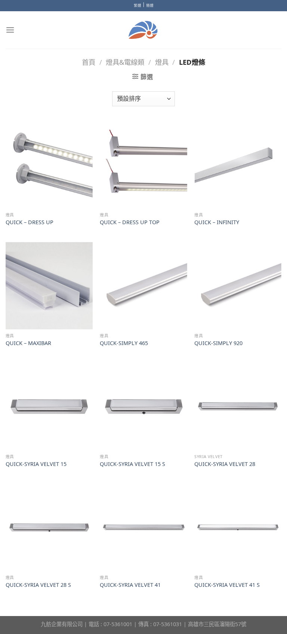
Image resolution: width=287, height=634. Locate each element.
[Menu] (10, 30)
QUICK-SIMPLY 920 (218, 343)
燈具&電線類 (125, 62)
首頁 (88, 62)
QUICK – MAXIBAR (28, 343)
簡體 (150, 5)
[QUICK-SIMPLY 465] (143, 285)
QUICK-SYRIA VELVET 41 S (227, 585)
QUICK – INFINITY (216, 222)
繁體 (137, 5)
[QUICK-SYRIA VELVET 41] (143, 527)
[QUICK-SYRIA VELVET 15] (49, 406)
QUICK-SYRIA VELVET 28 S (38, 585)
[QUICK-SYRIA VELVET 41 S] (237, 527)
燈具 (162, 62)
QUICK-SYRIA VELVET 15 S (132, 464)
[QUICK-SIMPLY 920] (237, 285)
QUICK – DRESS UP (29, 222)
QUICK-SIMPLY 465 (124, 343)
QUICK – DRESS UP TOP (130, 222)
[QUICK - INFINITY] (237, 164)
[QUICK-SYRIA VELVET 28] (237, 406)
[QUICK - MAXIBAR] (49, 285)
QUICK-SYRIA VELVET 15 (36, 464)
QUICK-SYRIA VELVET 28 (224, 464)
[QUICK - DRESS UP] (49, 164)
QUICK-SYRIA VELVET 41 (130, 585)
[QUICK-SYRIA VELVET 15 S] (143, 406)
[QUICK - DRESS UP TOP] (143, 164)
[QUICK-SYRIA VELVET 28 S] (49, 527)
